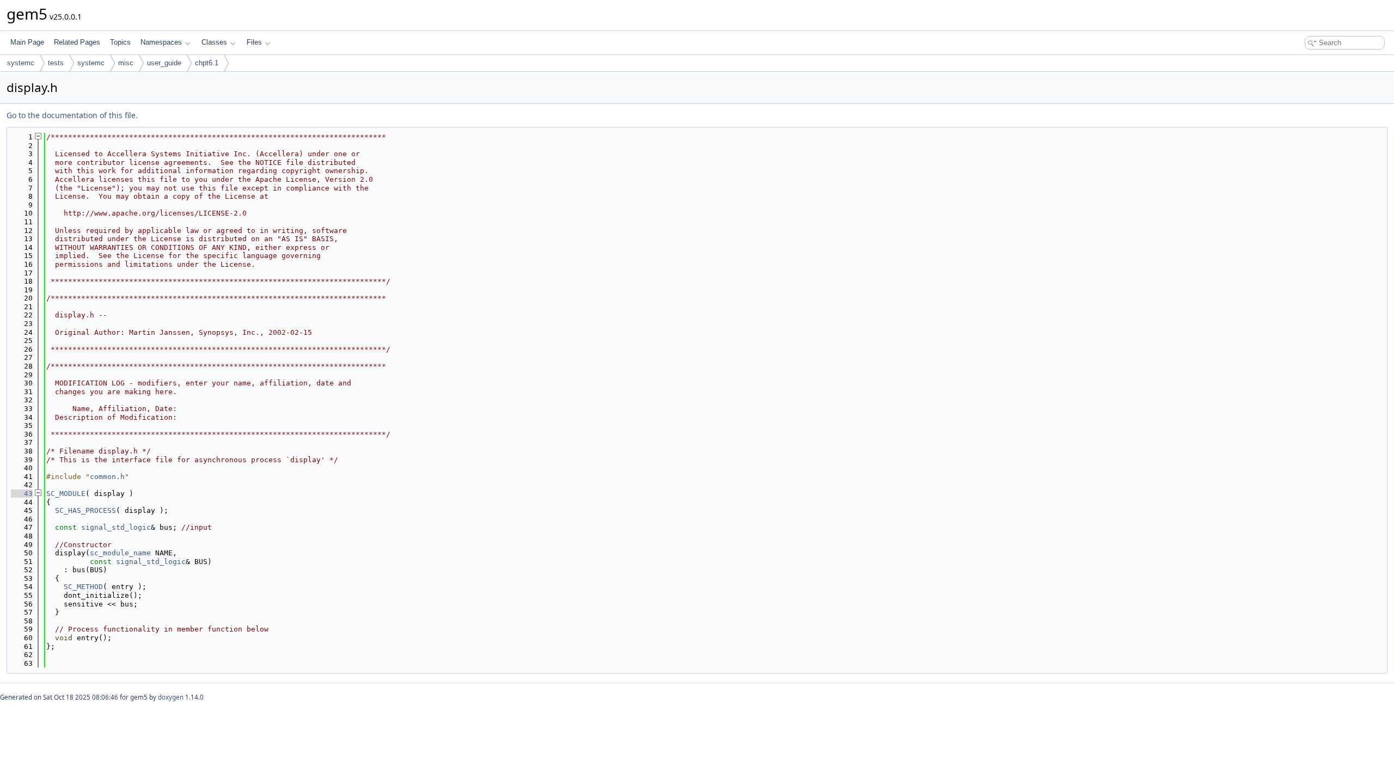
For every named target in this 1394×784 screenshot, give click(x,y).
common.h (107, 477)
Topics (120, 42)
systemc (20, 63)
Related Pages (77, 42)
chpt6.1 (206, 63)
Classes (214, 42)
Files (254, 42)
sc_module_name (120, 553)
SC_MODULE (65, 493)
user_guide (164, 63)
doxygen (171, 697)
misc (125, 63)
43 (22, 493)
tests (56, 63)
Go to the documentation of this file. (72, 115)
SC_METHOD (83, 587)
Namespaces (161, 42)
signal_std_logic (116, 527)
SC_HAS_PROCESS (85, 510)
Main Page (27, 42)
